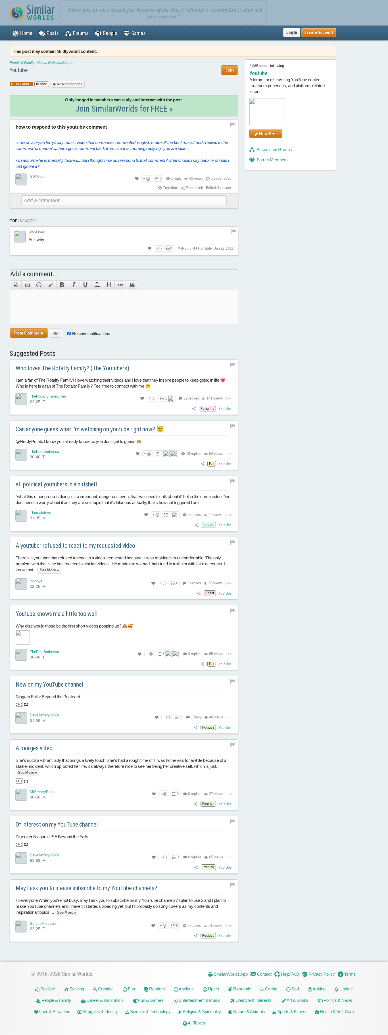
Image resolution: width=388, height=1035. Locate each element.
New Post (268, 133)
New (24, 220)
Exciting (76, 988)
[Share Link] (194, 408)
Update (346, 988)
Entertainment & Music (199, 1000)
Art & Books (297, 1000)
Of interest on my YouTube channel (57, 824)
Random (156, 988)
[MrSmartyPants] (21, 794)
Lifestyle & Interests (253, 1000)
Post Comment (28, 333)
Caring (270, 988)
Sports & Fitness (292, 1011)
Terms (349, 974)
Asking (319, 988)
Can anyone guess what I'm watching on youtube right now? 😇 (90, 429)
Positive (47, 988)
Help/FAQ (289, 974)
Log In (291, 32)
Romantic (241, 988)
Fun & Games (150, 1000)
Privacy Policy (321, 974)
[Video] (27, 285)
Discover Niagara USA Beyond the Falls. (52, 840)
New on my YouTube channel (50, 684)
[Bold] (62, 285)
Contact (264, 974)
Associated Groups (274, 149)
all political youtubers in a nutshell (56, 484)
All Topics (196, 1023)
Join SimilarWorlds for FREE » (124, 109)
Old (33, 220)
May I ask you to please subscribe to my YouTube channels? (86, 888)
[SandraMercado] (21, 926)
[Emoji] (39, 285)
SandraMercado (43, 923)
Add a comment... (34, 274)
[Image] (15, 285)
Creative (105, 988)
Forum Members (272, 159)
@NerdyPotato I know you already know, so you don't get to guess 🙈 (79, 441)
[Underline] (85, 285)
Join (229, 70)
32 (191, 398)
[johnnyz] (21, 584)
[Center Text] (97, 285)
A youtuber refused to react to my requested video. (76, 545)
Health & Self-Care (336, 1011)
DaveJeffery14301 (45, 715)
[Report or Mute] (232, 124)
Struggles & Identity (100, 1011)
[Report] (233, 231)
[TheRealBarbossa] (21, 454)
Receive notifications (91, 333)
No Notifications (69, 84)
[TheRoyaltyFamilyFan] (21, 399)
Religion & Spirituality (201, 1011)
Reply (186, 248)
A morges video (34, 748)
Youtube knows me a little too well (57, 613)
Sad (295, 988)
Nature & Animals (248, 1011)
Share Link (194, 188)
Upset (213, 988)
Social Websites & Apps (55, 63)
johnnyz (36, 581)
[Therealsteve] (21, 515)
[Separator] (120, 285)
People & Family (22, 63)
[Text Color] (50, 285)
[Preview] (55, 333)
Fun (131, 988)
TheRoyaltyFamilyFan (48, 396)
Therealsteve (40, 513)
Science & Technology (150, 1011)
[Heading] (108, 285)
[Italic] (74, 285)
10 (193, 453)
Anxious (186, 988)
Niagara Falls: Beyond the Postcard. (48, 700)
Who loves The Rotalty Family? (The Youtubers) (72, 368)
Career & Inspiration (104, 1000)
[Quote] (132, 285)
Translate (170, 188)
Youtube (19, 70)
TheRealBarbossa (44, 451)
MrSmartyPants (43, 792)
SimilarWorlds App (230, 974)
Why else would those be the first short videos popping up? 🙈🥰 (74, 626)
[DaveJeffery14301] (21, 718)
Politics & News (337, 1000)
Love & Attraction (54, 1011)
